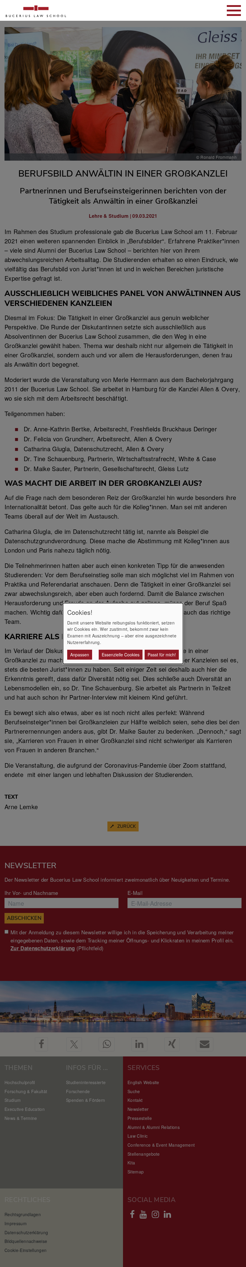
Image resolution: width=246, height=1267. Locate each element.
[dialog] (123, 633)
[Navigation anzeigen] (233, 10)
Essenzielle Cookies (121, 655)
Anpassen (79, 655)
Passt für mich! (162, 655)
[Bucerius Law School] (36, 10)
